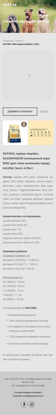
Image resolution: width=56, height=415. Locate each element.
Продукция (8, 41)
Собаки (19, 41)
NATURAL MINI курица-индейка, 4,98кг (21, 44)
